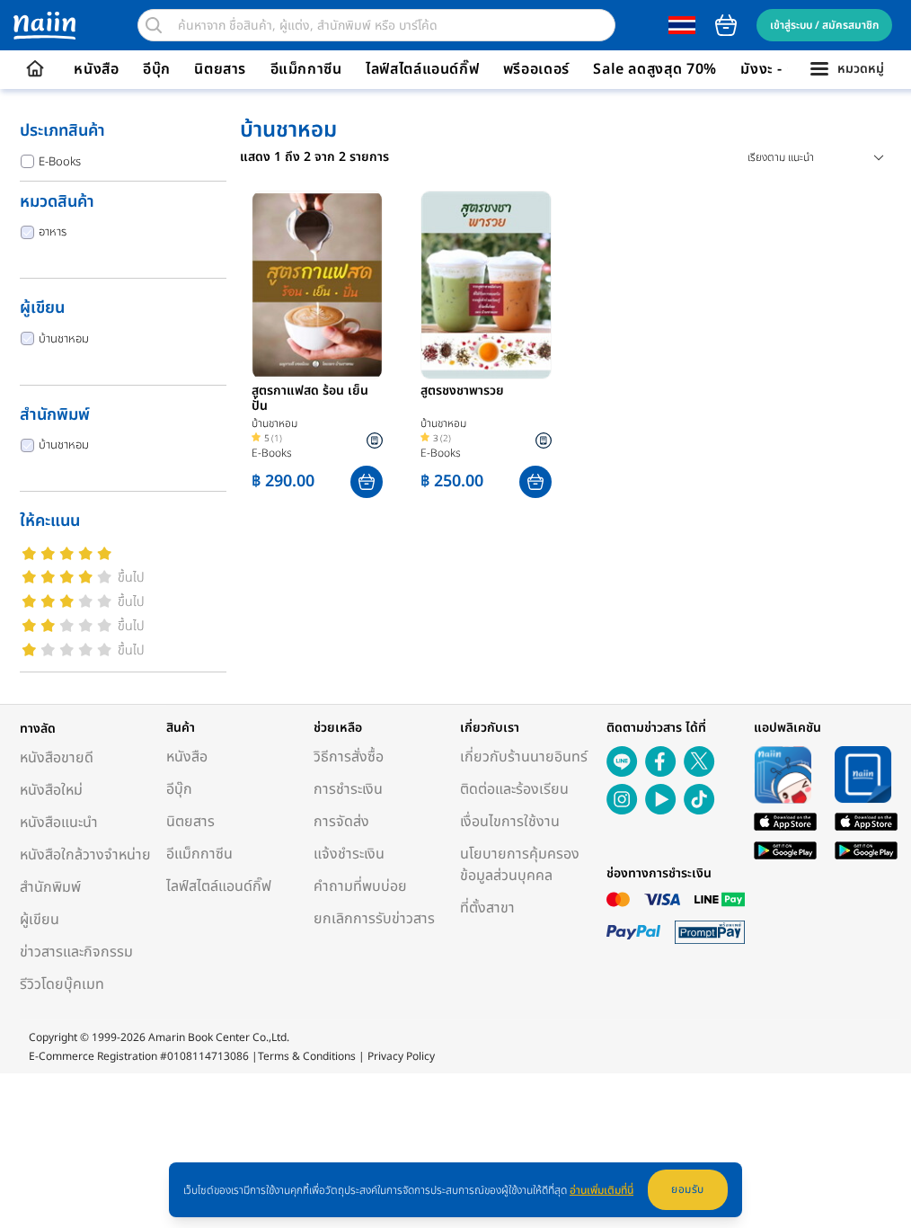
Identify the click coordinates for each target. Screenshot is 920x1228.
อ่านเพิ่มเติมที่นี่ (601, 1190)
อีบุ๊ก (157, 69)
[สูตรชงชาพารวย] (486, 285)
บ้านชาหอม (64, 339)
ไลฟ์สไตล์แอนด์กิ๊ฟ (422, 69)
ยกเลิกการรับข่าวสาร (374, 919)
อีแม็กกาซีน (306, 69)
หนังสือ (96, 69)
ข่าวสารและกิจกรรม (76, 952)
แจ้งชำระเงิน (349, 854)
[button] (366, 482)
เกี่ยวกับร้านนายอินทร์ (524, 757)
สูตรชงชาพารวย (462, 392)
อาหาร (52, 232)
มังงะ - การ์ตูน (785, 69)
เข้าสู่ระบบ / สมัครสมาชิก (824, 25)
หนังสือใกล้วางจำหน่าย (85, 855)
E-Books (60, 162)
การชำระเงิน (348, 789)
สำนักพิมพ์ (50, 887)
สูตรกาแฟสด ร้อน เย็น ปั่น (310, 399)
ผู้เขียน (39, 919)
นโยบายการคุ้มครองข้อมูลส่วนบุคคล (519, 864)
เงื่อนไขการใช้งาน (510, 821)
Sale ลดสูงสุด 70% (655, 69)
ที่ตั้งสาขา (487, 908)
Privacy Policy (401, 1056)
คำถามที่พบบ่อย (360, 886)
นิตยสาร (220, 69)
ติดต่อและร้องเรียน (514, 789)
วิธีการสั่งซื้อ (349, 757)
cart (726, 25)
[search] (153, 25)
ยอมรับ (687, 1189)
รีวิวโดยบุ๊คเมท (62, 984)
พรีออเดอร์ (536, 69)
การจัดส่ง (341, 821)
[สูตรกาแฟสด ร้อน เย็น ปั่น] (317, 285)
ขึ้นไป (131, 577)
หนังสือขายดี (56, 758)
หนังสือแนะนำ (59, 822)
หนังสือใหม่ (51, 790)
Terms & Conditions (307, 1056)
